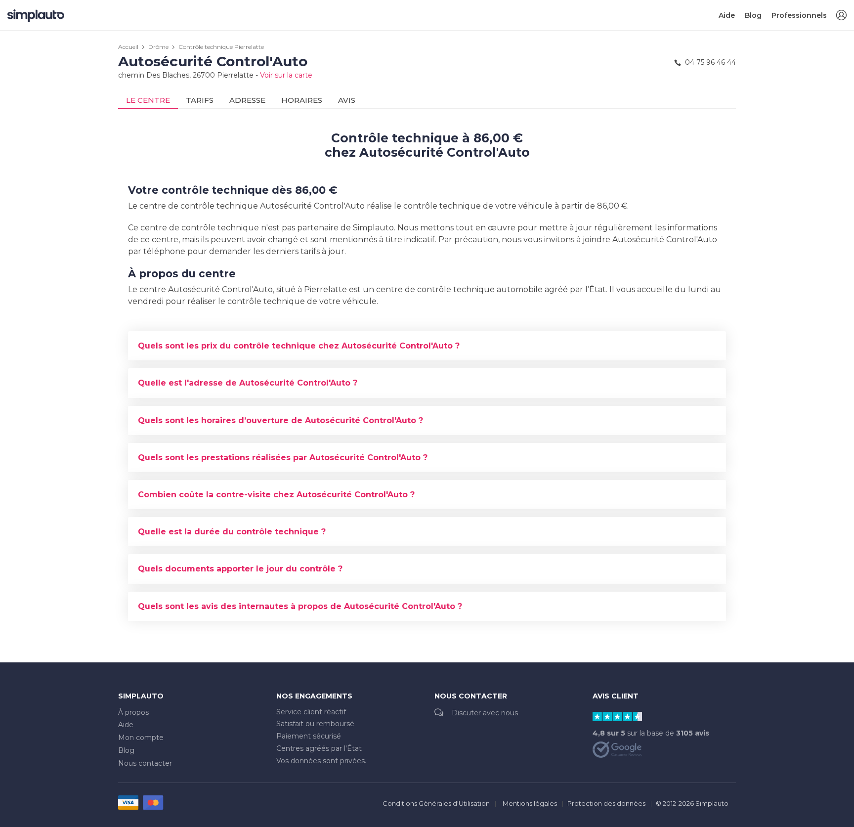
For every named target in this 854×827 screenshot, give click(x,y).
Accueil (128, 46)
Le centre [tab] (148, 100)
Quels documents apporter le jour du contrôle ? (240, 568)
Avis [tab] (346, 100)
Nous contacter (145, 763)
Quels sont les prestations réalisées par (282, 457)
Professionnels (799, 15)
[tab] (427, 345)
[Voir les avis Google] (617, 748)
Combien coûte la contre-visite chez (276, 494)
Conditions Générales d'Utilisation (436, 803)
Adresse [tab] (247, 100)
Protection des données (606, 803)
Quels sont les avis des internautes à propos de (300, 606)
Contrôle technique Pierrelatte (221, 46)
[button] (841, 15)
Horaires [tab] (301, 100)
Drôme (158, 46)
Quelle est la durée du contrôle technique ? (232, 531)
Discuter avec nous (485, 712)
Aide (727, 15)
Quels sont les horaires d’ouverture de (280, 420)
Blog (753, 15)
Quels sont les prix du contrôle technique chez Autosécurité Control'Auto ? (299, 345)
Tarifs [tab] (200, 100)
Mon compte (141, 737)
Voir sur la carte (286, 75)
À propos (133, 712)
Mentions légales (530, 803)
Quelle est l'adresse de (247, 383)
